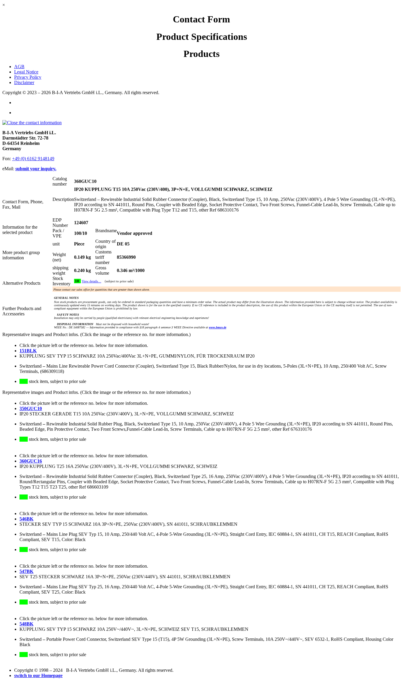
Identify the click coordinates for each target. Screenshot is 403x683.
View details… (91, 281)
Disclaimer (24, 82)
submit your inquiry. (35, 168)
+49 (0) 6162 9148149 (33, 158)
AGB (19, 66)
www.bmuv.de (217, 327)
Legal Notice (26, 71)
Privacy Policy (27, 77)
